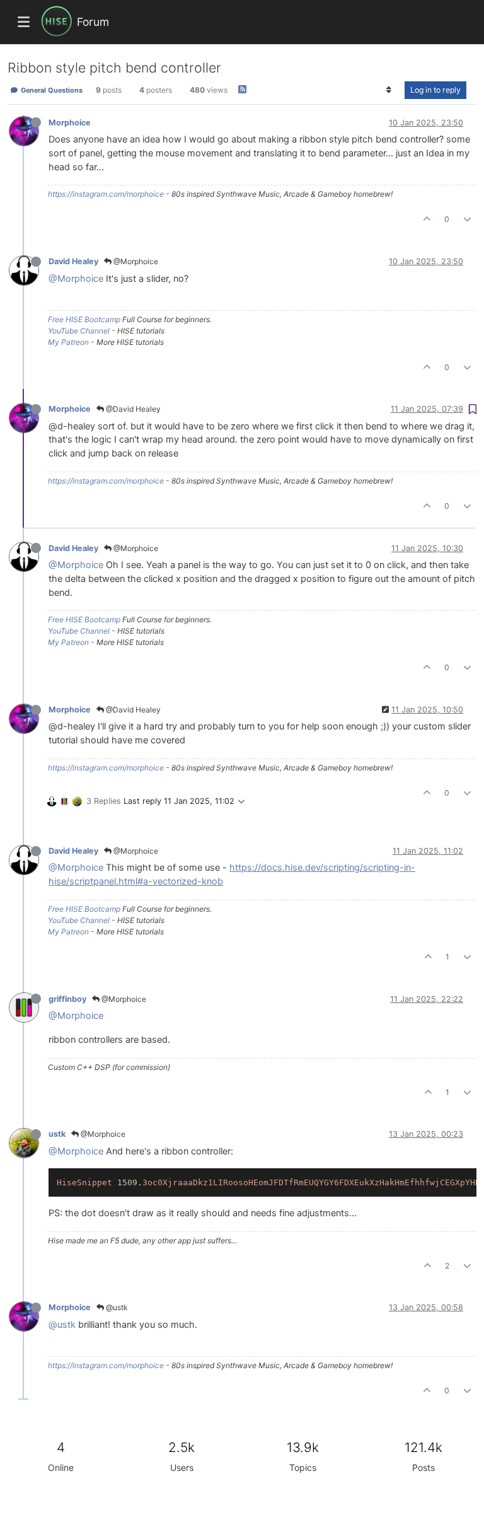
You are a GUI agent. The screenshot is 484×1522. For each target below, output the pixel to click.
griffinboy (67, 999)
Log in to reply (435, 90)
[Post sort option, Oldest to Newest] (389, 90)
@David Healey (132, 409)
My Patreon (68, 342)
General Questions (51, 90)
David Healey (73, 261)
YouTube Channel (79, 330)
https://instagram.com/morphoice (106, 194)
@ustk (116, 1307)
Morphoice (70, 122)
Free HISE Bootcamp (84, 319)
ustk (57, 1134)
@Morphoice (135, 261)
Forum (93, 21)
